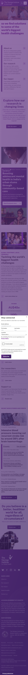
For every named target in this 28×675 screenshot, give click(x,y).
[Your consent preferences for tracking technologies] (7, 673)
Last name (17, 328)
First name (4, 328)
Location (3, 332)
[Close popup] (26, 317)
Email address (5, 324)
